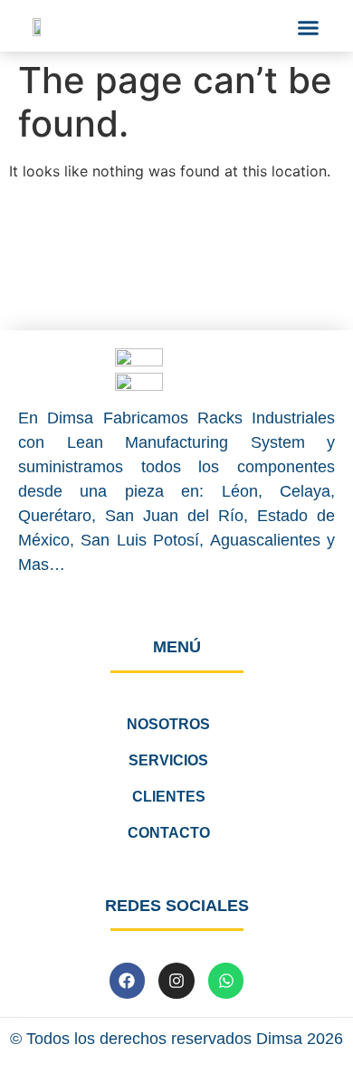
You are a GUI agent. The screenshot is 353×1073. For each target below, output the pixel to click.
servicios (168, 760)
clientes (168, 796)
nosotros (168, 724)
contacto (169, 832)
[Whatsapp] (226, 981)
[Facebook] (128, 981)
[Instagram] (176, 981)
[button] (308, 28)
